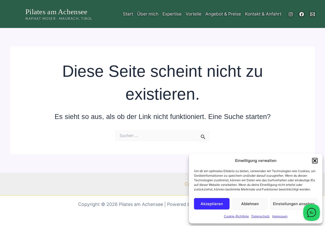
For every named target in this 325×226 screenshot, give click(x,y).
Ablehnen (250, 203)
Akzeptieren (212, 203)
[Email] (312, 14)
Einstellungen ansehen (294, 203)
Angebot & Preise (223, 14)
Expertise (172, 14)
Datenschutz (260, 216)
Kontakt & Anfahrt (263, 14)
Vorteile (193, 14)
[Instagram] (290, 14)
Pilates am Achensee (56, 12)
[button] (314, 160)
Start (128, 14)
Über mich (147, 14)
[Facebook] (301, 14)
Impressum (279, 216)
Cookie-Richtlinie (236, 216)
